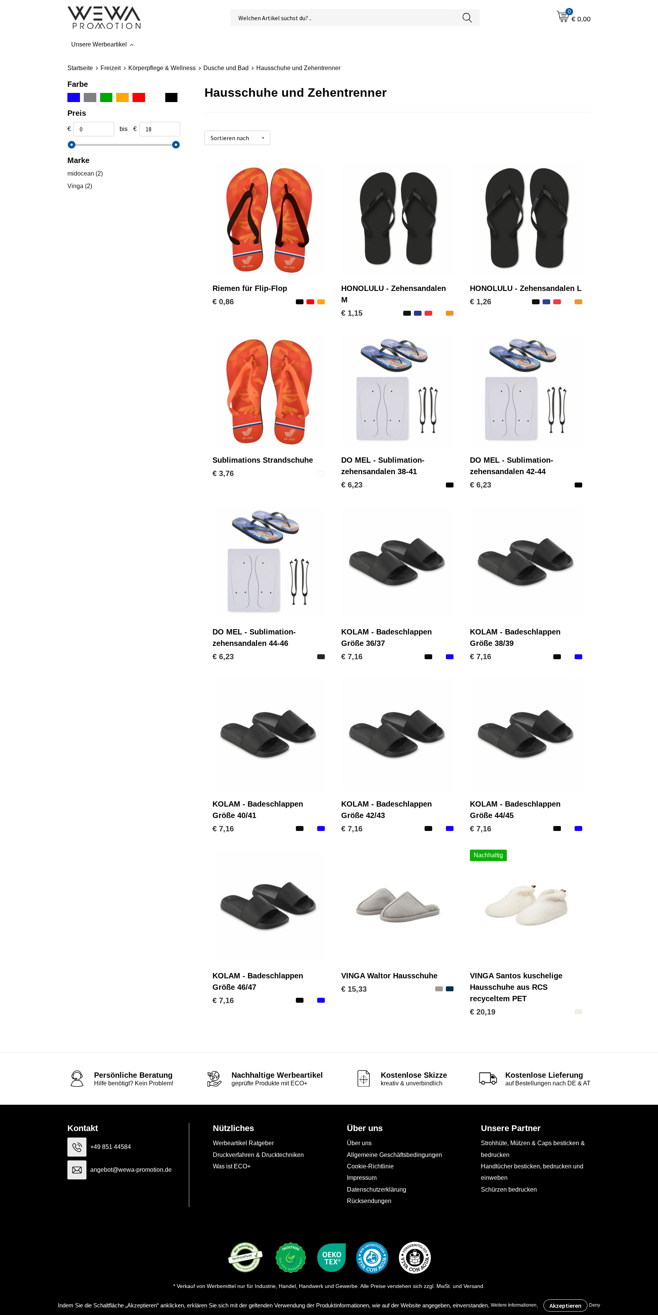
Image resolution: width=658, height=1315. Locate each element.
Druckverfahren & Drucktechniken (258, 1155)
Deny (594, 1305)
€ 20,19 (482, 1012)
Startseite (80, 68)
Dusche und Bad (226, 68)
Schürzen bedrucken (509, 1189)
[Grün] (106, 97)
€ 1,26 (480, 301)
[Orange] (122, 97)
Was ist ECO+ (232, 1166)
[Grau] (90, 97)
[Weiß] (155, 97)
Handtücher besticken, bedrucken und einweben (532, 1172)
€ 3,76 (223, 473)
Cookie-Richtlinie (370, 1166)
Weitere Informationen (514, 1305)
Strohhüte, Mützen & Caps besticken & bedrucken (533, 1149)
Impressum (362, 1177)
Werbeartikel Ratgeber (243, 1143)
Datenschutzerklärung (376, 1189)
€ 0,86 (223, 301)
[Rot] (139, 97)
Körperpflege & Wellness (162, 68)
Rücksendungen (369, 1201)
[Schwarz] (171, 97)
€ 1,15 (352, 313)
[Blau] (73, 97)
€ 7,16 (352, 656)
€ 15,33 (354, 989)
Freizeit (111, 68)
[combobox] (342, 17)
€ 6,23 (352, 485)
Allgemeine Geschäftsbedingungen (394, 1155)
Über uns (359, 1143)
